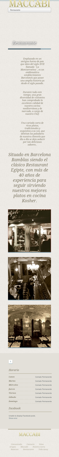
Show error (13, 418)
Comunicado (16, 444)
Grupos (13, 447)
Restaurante (28, 449)
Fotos (41, 444)
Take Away (43, 449)
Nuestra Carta (39, 447)
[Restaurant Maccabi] (29, 3)
